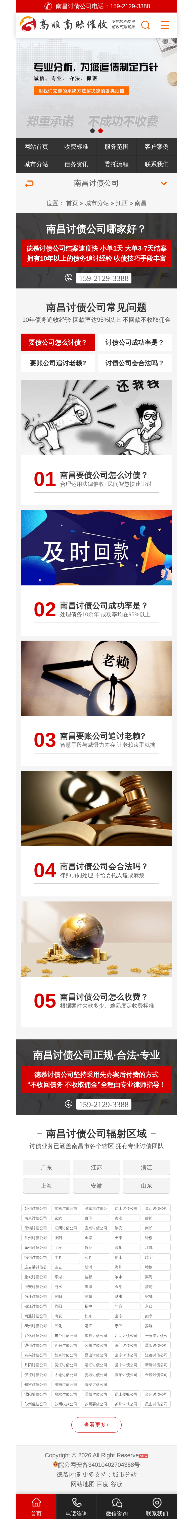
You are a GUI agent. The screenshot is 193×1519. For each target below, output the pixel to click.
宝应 (58, 1247)
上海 (46, 1186)
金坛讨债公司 (156, 1375)
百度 (102, 1484)
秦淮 (118, 1218)
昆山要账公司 (126, 1394)
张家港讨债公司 (96, 1209)
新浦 (88, 1267)
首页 (72, 203)
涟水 (58, 1286)
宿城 (149, 1296)
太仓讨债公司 (66, 1375)
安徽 (96, 1186)
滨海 (149, 1277)
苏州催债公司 (35, 1404)
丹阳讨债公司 (35, 1365)
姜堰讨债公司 (96, 1375)
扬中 (88, 1306)
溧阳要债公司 (35, 1394)
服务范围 (117, 146)
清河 (149, 1286)
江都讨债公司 (156, 1355)
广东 (46, 1167)
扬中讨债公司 (126, 1365)
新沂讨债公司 (156, 1365)
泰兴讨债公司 (35, 1355)
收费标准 (76, 146)
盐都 (88, 1277)
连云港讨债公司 (35, 1268)
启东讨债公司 (126, 1355)
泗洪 (118, 1296)
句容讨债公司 (35, 1384)
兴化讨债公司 (35, 1335)
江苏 (96, 1167)
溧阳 (58, 1238)
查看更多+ (96, 1425)
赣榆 (149, 1267)
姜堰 (149, 1326)
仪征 (88, 1247)
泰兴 (118, 1326)
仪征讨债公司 (35, 1375)
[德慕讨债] (78, 24)
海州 (118, 1267)
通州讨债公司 (35, 1345)
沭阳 (58, 1296)
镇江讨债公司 (35, 1306)
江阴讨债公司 (66, 1228)
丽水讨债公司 (66, 1394)
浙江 (146, 1167)
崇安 (118, 1228)
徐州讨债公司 (35, 1257)
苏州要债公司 (96, 1404)
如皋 (149, 1316)
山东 (146, 1186)
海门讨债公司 (126, 1345)
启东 (118, 1316)
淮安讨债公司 (35, 1286)
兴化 (58, 1326)
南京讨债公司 (35, 1218)
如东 (88, 1316)
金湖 (118, 1286)
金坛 (88, 1238)
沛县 (88, 1257)
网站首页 (36, 146)
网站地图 (83, 1484)
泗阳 (88, 1296)
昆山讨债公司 (126, 1208)
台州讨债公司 (156, 1394)
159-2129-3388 (104, 278)
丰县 (58, 1257)
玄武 (58, 1218)
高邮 (118, 1247)
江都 (149, 1247)
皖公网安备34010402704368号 (99, 1464)
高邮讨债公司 (126, 1375)
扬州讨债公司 (35, 1247)
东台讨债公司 (66, 1335)
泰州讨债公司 (35, 1326)
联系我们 (157, 164)
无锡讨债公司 (35, 1228)
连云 (58, 1267)
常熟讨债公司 (66, 1208)
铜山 (118, 1257)
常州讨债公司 (35, 1238)
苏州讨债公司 (35, 1208)
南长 (149, 1228)
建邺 (149, 1218)
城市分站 (36, 164)
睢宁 (149, 1257)
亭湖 (58, 1277)
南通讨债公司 (35, 1316)
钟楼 (149, 1238)
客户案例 (157, 146)
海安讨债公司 (96, 1384)
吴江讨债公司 (156, 1208)
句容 (118, 1306)
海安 (58, 1316)
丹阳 (58, 1306)
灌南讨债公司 (66, 1384)
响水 (118, 1277)
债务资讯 (76, 164)
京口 (149, 1306)
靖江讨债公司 (96, 1365)
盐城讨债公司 (35, 1277)
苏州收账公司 (66, 1404)
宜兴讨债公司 (96, 1228)
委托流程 (117, 164)
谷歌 (116, 1484)
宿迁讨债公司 (35, 1296)
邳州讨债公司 (96, 1345)
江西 (122, 203)
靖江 (88, 1326)
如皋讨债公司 (66, 1355)
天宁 (118, 1238)
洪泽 (88, 1286)
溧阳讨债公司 (156, 1345)
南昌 (141, 203)
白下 (88, 1218)
